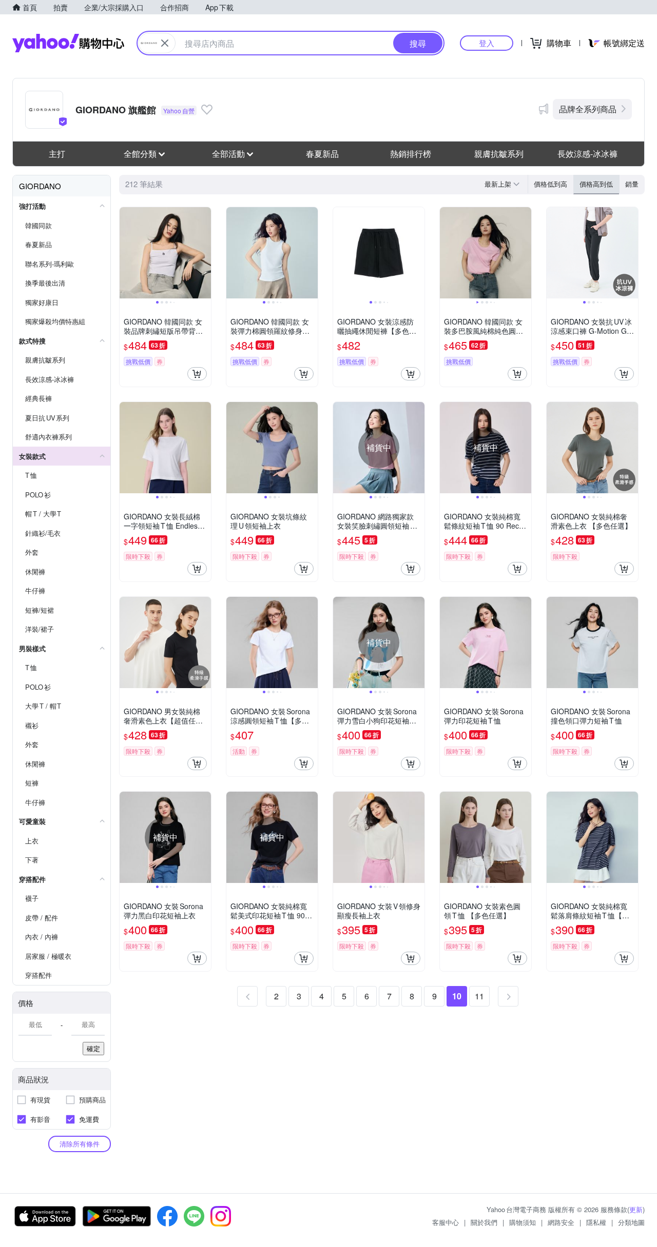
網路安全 (561, 1222)
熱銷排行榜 (410, 153)
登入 (486, 42)
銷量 (632, 184)
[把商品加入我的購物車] (197, 373)
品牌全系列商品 (587, 109)
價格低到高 (550, 184)
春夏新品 (322, 153)
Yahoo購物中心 (68, 43)
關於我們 (484, 1222)
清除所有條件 (80, 1144)
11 (479, 996)
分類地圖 (631, 1222)
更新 (636, 1209)
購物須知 (522, 1222)
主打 (57, 153)
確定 (93, 1048)
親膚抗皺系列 (499, 153)
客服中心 (445, 1222)
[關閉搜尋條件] (165, 43)
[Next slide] (204, 253)
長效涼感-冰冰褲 (587, 153)
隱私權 (596, 1222)
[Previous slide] (126, 253)
